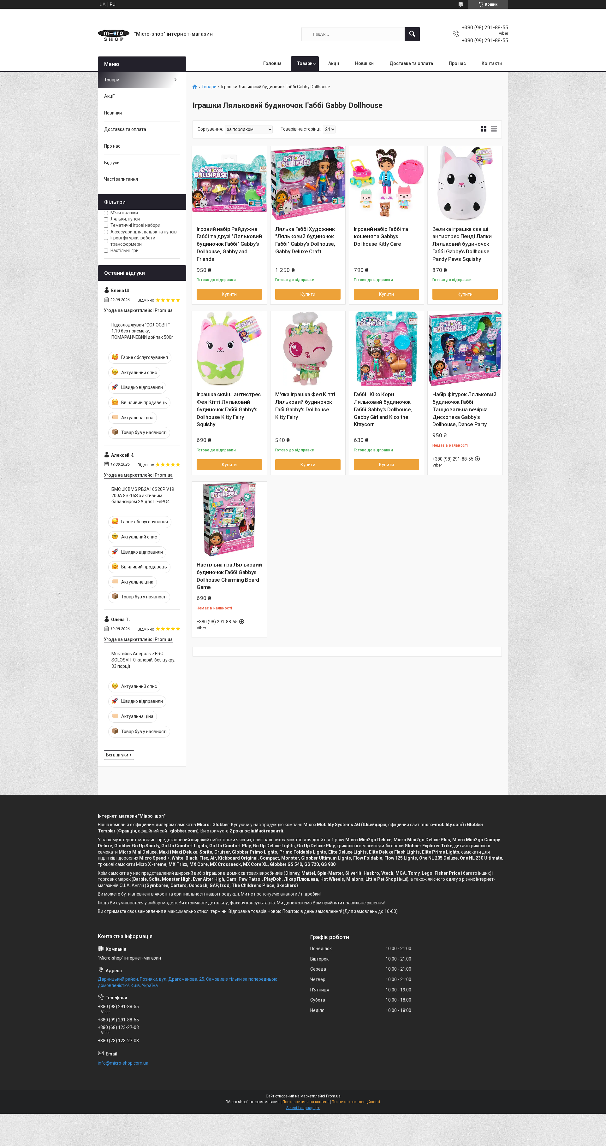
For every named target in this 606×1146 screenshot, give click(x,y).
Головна (272, 63)
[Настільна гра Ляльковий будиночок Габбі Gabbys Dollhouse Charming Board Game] (229, 519)
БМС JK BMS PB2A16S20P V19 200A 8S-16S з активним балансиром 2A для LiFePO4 (142, 495)
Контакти (492, 63)
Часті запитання (121, 179)
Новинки (364, 63)
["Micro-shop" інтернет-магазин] (113, 34)
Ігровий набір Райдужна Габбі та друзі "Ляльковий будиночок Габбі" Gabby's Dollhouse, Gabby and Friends (229, 244)
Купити (229, 294)
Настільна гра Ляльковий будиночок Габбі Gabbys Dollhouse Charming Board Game (229, 575)
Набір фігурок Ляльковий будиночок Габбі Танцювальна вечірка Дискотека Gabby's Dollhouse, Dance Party (464, 409)
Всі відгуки (117, 754)
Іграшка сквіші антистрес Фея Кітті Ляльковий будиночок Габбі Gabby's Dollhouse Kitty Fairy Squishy (229, 409)
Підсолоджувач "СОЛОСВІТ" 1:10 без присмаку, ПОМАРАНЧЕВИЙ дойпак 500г (142, 331)
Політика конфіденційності (356, 1102)
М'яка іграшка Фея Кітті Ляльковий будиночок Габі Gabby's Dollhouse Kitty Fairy (305, 405)
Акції (333, 63)
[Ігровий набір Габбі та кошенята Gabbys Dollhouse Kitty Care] (386, 183)
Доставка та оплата (411, 63)
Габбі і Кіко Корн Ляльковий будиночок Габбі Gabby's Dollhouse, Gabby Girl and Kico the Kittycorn (383, 409)
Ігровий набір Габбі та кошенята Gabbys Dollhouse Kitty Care (381, 236)
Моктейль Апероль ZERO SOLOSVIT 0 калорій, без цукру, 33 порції (143, 659)
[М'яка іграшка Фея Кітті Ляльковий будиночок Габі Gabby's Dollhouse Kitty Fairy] (307, 348)
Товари (304, 63)
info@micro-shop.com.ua (123, 1063)
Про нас (457, 63)
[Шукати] (412, 34)
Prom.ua (333, 1096)
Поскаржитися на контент (305, 1102)
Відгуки (112, 162)
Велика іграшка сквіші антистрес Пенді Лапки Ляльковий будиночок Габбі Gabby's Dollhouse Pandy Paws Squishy (462, 244)
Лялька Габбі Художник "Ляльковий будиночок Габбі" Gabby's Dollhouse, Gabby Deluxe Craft (305, 240)
